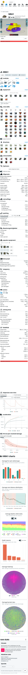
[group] (14, 518)
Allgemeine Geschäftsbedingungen (9, 658)
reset (26, 90)
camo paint (5, 103)
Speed (1, 397)
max (17, 107)
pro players (5, 242)
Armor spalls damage (5, 436)
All (18, 540)
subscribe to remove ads (5, 41)
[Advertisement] (14, 56)
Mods (22, 6)
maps (10, 6)
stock (17, 78)
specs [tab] (2, 75)
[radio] (12, 518)
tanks (6, 6)
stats (19, 6)
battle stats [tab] (8, 75)
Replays (15, 6)
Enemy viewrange (4, 215)
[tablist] (13, 75)
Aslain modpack (4, 657)
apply (11, 246)
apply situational (7, 138)
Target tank (2, 36)
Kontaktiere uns (4, 661)
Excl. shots (24, 540)
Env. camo (16, 215)
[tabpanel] (14, 359)
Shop (26, 6)
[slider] (8, 216)
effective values (6, 171)
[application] (14, 406)
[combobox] (4, 2)
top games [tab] (14, 75)
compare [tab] (23, 75)
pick (26, 38)
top (27, 78)
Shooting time (3, 395)
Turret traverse (17, 395)
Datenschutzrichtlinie (6, 659)
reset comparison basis (14, 169)
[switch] (1, 103)
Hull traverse (17, 397)
